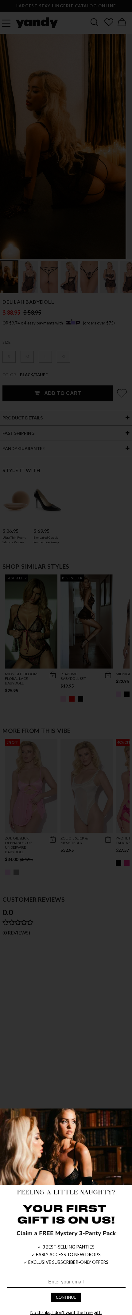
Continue (66, 1297)
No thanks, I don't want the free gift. (66, 1312)
